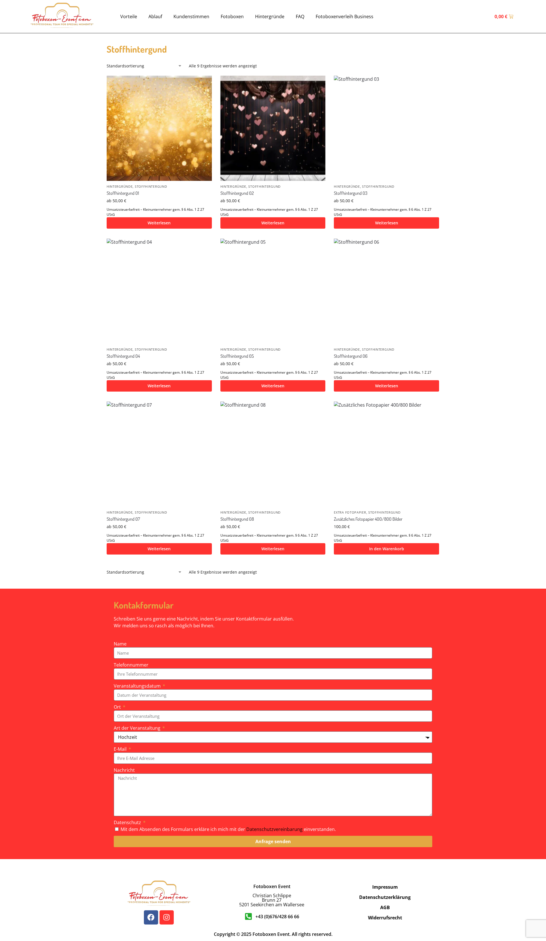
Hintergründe (269, 16)
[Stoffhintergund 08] (273, 454)
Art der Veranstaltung (138, 728)
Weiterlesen (159, 223)
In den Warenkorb (386, 548)
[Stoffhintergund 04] (159, 291)
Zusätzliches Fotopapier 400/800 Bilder (368, 519)
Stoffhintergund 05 (237, 356)
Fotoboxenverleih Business (344, 16)
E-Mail (121, 749)
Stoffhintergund (151, 186)
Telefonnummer (131, 665)
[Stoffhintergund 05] (273, 291)
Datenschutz (128, 822)
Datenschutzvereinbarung (274, 829)
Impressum (385, 887)
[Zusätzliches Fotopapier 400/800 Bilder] (386, 454)
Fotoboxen (232, 16)
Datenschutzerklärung (385, 897)
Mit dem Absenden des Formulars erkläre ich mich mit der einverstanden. (228, 829)
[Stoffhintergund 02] (273, 128)
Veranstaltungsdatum (138, 686)
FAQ (300, 16)
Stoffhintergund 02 (237, 193)
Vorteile (128, 16)
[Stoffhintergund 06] (386, 291)
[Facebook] (151, 917)
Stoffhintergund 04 (123, 356)
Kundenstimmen (191, 16)
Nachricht (124, 770)
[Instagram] (167, 917)
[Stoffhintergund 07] (159, 454)
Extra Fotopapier (350, 512)
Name (120, 644)
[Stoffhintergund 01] (159, 128)
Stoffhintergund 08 (237, 519)
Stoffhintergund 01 (123, 193)
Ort (118, 707)
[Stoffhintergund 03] (386, 128)
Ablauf (155, 16)
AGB (385, 907)
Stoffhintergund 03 (350, 193)
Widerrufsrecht (385, 918)
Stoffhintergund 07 (123, 519)
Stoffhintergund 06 (350, 356)
